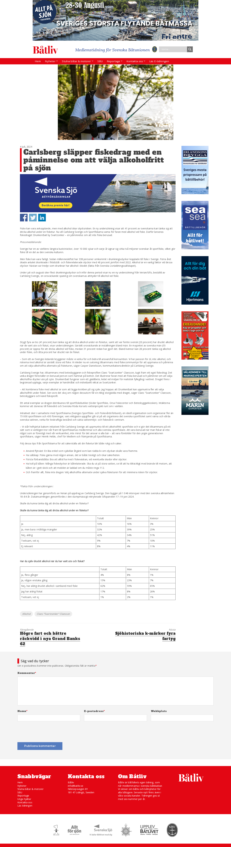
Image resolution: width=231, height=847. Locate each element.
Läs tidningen (24, 805)
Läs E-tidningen (159, 61)
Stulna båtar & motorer (76, 61)
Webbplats (159, 711)
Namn (22, 711)
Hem (38, 61)
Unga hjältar (24, 799)
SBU (99, 61)
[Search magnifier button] (190, 49)
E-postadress (94, 711)
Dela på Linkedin (42, 217)
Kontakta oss (134, 61)
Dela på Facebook (24, 217)
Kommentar (26, 673)
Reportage (113, 61)
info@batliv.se (75, 785)
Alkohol (26, 613)
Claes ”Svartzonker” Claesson (53, 613)
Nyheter (50, 61)
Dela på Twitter (33, 217)
